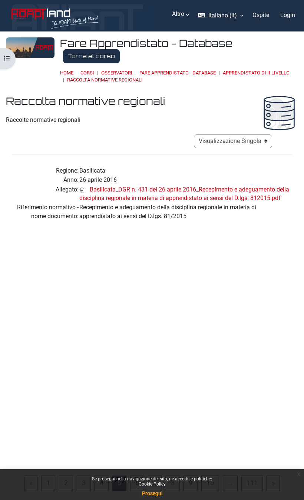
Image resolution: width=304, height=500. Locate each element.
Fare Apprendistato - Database (177, 73)
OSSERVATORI (116, 73)
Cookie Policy (152, 484)
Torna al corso (91, 56)
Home (66, 73)
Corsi (87, 73)
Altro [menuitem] (178, 14)
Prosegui (152, 493)
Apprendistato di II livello (256, 73)
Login (287, 15)
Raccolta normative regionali (105, 80)
